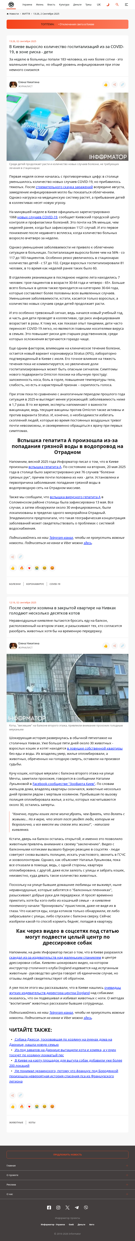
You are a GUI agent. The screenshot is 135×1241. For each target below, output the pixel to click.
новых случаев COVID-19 (37, 217)
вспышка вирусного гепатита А (75, 497)
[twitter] (67, 1208)
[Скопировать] (122, 84)
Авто (91, 1224)
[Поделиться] (114, 84)
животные (16, 1122)
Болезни (15, 584)
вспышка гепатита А (44, 467)
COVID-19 (55, 584)
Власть (51, 4)
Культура (64, 4)
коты (32, 1122)
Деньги (77, 4)
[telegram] (77, 1208)
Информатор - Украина (53, 1224)
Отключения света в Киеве (77, 24)
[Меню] (126, 5)
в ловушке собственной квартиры (95, 748)
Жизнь (39, 4)
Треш (88, 4)
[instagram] (58, 1208)
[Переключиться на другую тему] (108, 5)
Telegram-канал (61, 537)
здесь (88, 543)
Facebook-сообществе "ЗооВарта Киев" (64, 784)
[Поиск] (117, 5)
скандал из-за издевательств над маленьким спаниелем (55, 957)
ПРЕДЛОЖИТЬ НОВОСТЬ (67, 1154)
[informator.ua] (11, 4)
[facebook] (49, 1208)
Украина (27, 4)
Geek (71, 1224)
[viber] (86, 1208)
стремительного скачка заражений (64, 187)
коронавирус (35, 584)
